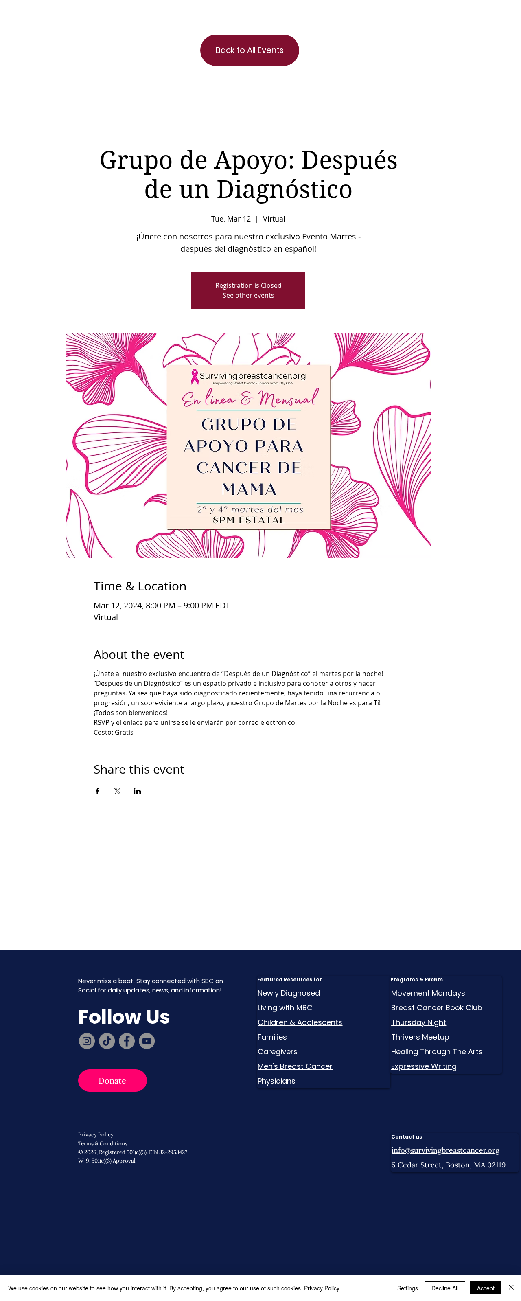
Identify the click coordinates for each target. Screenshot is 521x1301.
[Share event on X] (117, 791)
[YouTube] (147, 1041)
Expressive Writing (424, 1066)
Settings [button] (407, 1288)
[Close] (511, 1287)
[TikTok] (107, 1041)
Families (272, 1037)
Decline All (444, 1288)
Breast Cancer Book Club (436, 1008)
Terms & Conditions (102, 1143)
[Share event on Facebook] (97, 791)
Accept (486, 1288)
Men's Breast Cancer (295, 1066)
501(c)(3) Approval (114, 1160)
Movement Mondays (428, 993)
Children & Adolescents (300, 1022)
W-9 (83, 1160)
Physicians (277, 1081)
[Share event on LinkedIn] (137, 791)
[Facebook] (127, 1041)
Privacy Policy (96, 1134)
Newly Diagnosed (289, 993)
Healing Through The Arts (437, 1052)
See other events (248, 295)
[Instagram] (87, 1041)
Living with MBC (285, 1008)
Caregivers (278, 1052)
